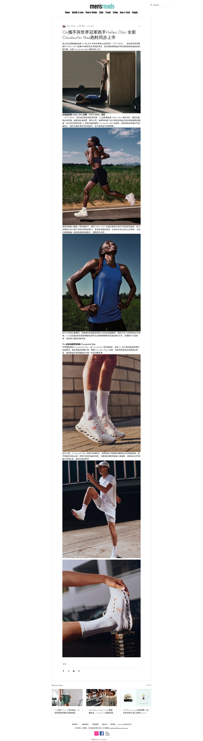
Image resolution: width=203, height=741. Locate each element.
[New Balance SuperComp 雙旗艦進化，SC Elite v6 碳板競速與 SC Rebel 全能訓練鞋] (101, 697)
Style (64, 664)
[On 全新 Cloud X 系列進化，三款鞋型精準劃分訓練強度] (67, 697)
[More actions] (139, 26)
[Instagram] (96, 733)
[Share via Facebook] (63, 671)
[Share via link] (79, 671)
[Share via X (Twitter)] (69, 671)
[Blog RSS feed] (107, 734)
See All (149, 685)
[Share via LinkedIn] (74, 671)
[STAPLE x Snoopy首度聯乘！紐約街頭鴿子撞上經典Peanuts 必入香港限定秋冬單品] (136, 697)
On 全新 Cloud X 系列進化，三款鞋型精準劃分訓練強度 (67, 711)
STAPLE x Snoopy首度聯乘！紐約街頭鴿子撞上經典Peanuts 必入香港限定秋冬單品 (135, 711)
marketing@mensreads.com (119, 728)
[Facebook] (102, 733)
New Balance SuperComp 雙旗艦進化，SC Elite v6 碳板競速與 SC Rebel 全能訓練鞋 (101, 711)
